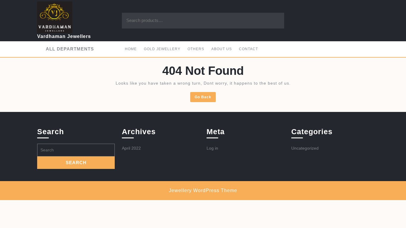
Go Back (205, 98)
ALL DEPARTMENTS (70, 48)
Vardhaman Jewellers (64, 36)
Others (196, 49)
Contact (248, 49)
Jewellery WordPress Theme (203, 190)
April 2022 (131, 148)
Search (273, 21)
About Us (221, 49)
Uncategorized (305, 148)
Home (131, 49)
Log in (212, 148)
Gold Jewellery (162, 49)
